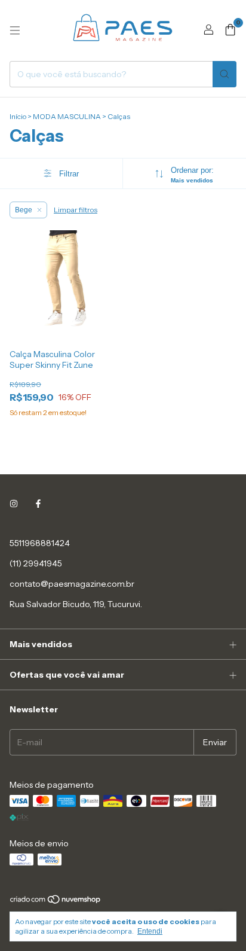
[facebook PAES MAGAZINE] (38, 503)
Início (18, 116)
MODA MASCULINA (67, 116)
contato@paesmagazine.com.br (72, 583)
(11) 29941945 (36, 563)
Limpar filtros (75, 209)
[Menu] (15, 30)
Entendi (149, 931)
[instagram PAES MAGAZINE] (14, 503)
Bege (23, 210)
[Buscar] (224, 74)
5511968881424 (40, 543)
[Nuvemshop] (56, 902)
